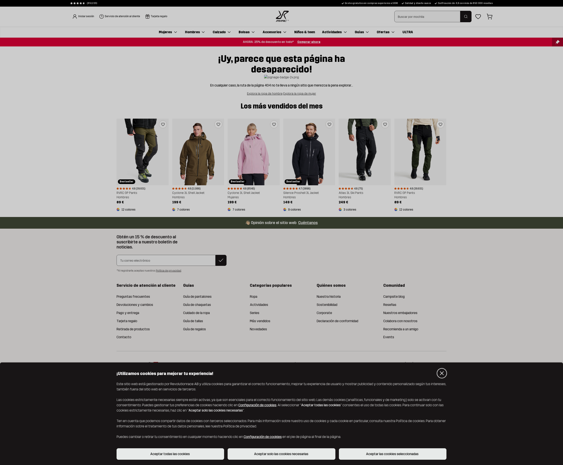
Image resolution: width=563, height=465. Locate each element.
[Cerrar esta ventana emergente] (441, 373)
